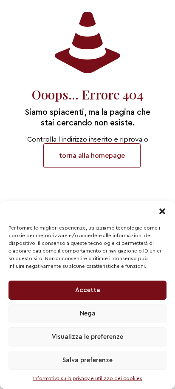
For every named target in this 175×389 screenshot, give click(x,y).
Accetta (87, 290)
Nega (88, 313)
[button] (162, 211)
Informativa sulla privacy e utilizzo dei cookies (87, 378)
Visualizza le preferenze (87, 337)
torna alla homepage (92, 155)
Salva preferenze (87, 360)
